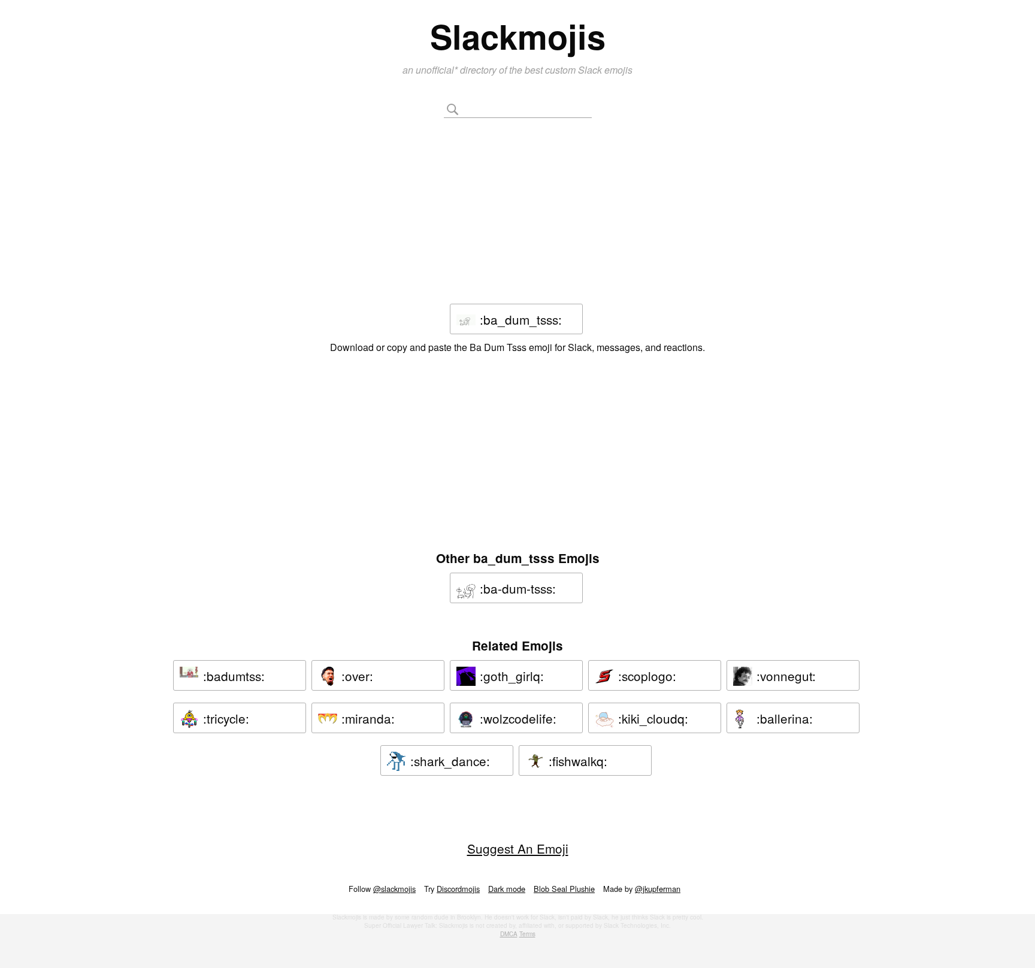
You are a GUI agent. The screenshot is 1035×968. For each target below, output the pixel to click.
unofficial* (438, 70)
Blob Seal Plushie (564, 888)
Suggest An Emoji (517, 848)
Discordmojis (458, 888)
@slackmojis (394, 888)
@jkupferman (657, 888)
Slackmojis (518, 36)
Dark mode (506, 888)
